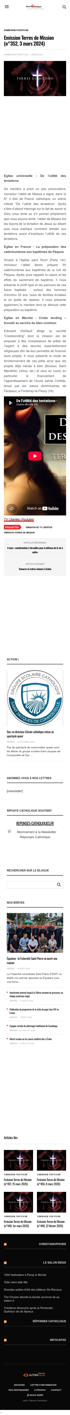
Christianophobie (52, 1244)
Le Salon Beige (54, 1262)
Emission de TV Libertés (39, 527)
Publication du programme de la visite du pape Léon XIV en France (34, 1011)
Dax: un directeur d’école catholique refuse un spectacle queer (30, 733)
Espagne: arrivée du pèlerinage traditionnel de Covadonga (33, 1026)
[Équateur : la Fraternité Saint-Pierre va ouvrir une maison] (35, 933)
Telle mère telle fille (16, 1282)
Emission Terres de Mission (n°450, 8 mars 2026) (51, 1181)
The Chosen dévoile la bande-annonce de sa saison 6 (31, 1298)
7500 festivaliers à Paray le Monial (25, 1275)
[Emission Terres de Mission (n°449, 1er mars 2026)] (18, 1202)
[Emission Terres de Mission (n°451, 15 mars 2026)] (18, 1160)
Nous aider (36, 1395)
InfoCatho (58, 1340)
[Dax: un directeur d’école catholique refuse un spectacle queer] (35, 698)
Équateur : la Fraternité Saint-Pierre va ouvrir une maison (32, 960)
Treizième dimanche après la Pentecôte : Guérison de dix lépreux (29, 1309)
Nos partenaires (19, 1389)
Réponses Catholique (49, 1321)
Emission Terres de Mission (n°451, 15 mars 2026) (18, 1181)
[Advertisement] (35, 135)
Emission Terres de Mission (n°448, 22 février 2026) (51, 1223)
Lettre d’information (43, 1384)
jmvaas (11, 742)
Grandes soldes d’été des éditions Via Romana (33, 1289)
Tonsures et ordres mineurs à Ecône (35, 569)
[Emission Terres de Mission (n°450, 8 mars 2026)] (51, 1160)
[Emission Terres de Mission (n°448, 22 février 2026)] (51, 1202)
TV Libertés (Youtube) (19, 519)
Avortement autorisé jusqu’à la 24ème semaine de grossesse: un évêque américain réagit (36, 994)
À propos (40, 1389)
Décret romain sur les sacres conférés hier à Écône (31, 1039)
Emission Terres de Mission (19, 532)
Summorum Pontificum (16, 30)
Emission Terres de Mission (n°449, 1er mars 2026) (18, 1223)
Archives (19, 1384)
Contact (56, 1389)
